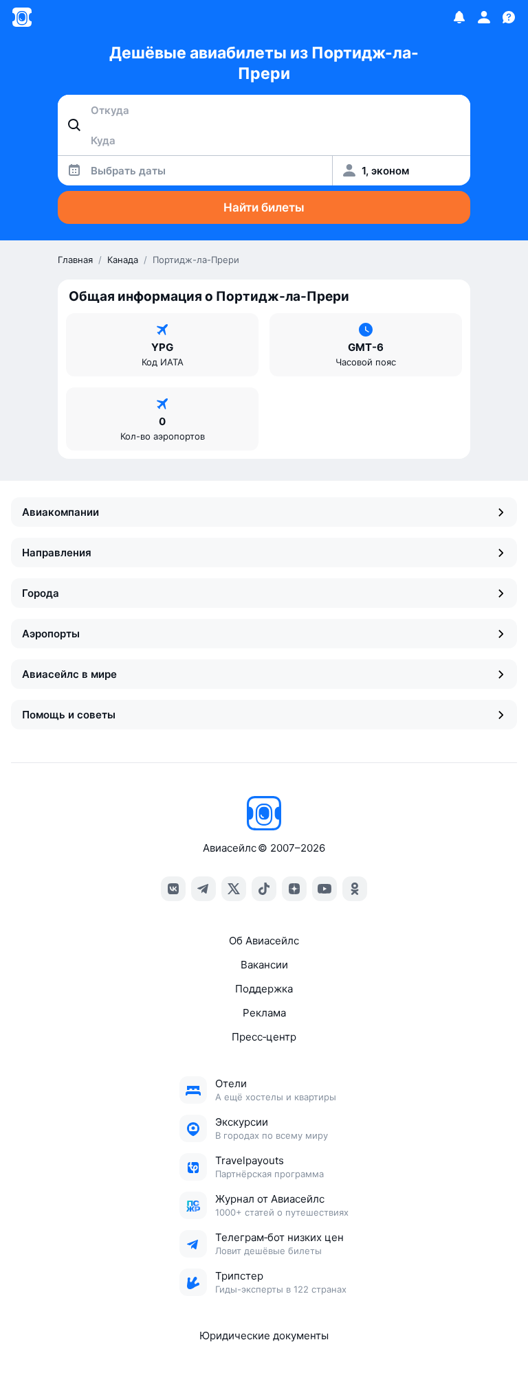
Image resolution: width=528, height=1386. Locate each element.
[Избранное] (459, 17)
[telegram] (203, 889)
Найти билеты (264, 207)
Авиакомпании (60, 512)
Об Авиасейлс (264, 940)
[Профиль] (484, 17)
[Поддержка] (508, 17)
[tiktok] (264, 889)
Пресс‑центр (264, 1036)
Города (40, 593)
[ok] (354, 889)
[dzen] (294, 889)
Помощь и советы (69, 714)
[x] (234, 889)
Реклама (264, 1012)
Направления (56, 552)
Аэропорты (51, 633)
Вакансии (264, 964)
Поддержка (264, 988)
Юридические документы (264, 1335)
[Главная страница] (22, 17)
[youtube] (324, 889)
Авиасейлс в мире (69, 674)
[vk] (173, 889)
